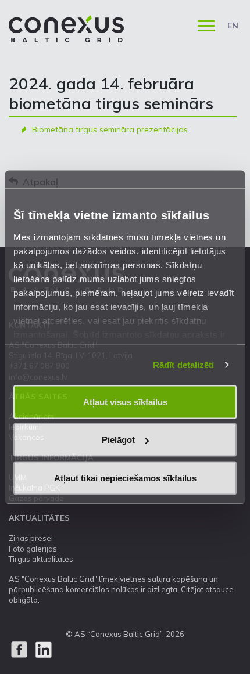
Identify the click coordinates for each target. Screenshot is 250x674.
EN (232, 25)
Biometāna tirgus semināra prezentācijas (110, 129)
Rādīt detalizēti (184, 365)
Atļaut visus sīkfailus (125, 401)
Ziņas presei (31, 538)
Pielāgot (118, 440)
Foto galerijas (33, 548)
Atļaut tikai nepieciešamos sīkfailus (125, 477)
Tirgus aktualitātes (41, 559)
